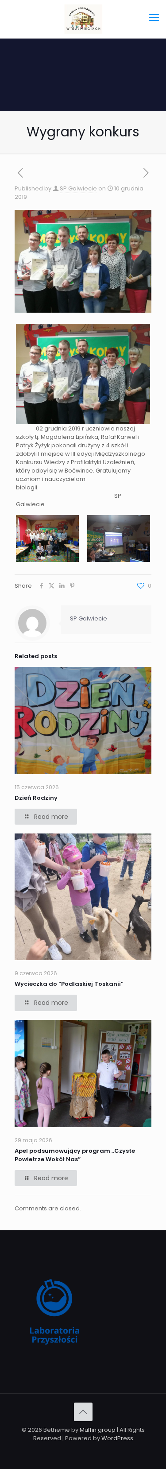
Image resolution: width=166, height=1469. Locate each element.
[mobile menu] (154, 17)
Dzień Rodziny (36, 798)
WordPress (117, 1438)
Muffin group (98, 1430)
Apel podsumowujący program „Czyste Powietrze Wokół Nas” (75, 1155)
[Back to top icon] (83, 1412)
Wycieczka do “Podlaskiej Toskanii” (69, 984)
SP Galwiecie (78, 188)
